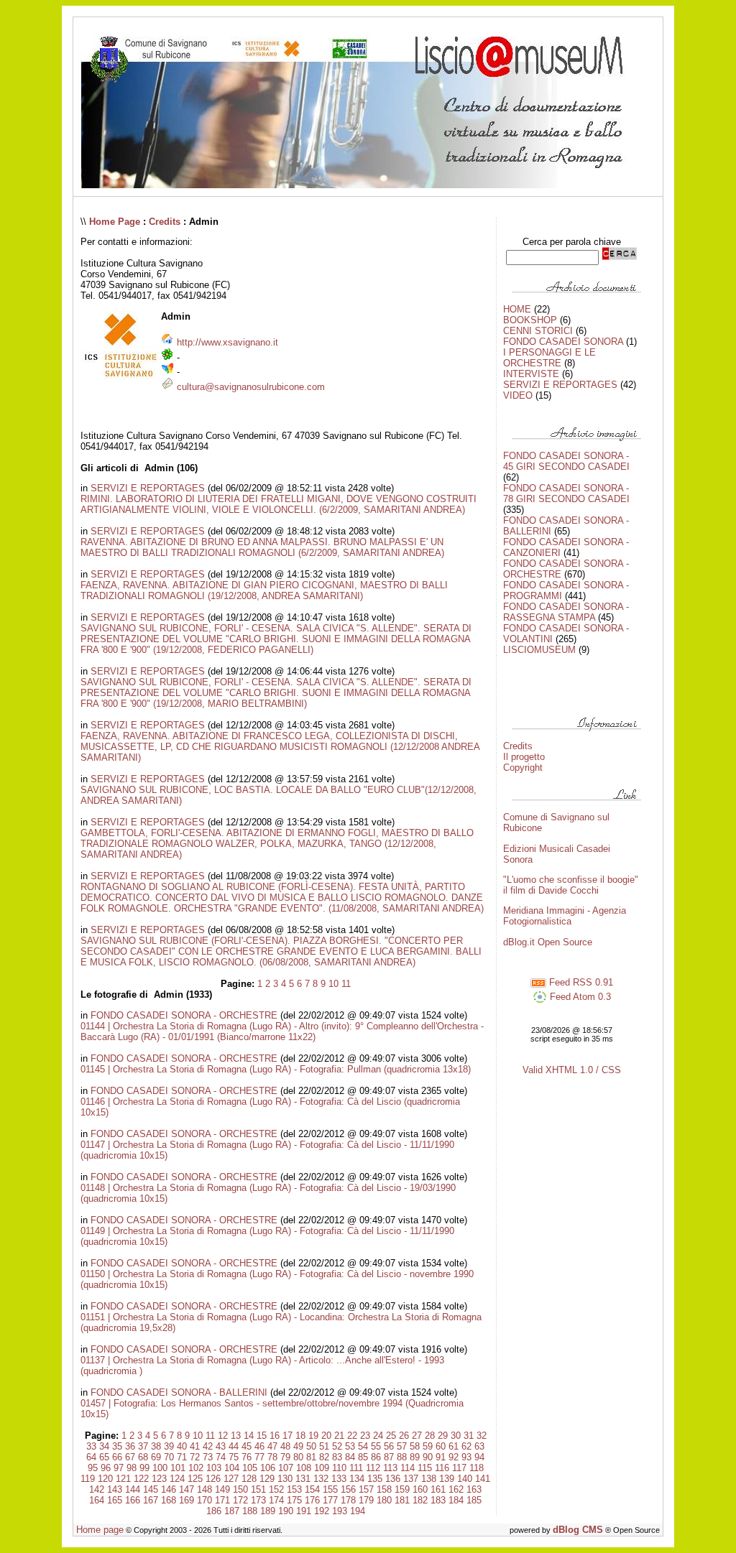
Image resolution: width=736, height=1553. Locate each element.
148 (204, 1489)
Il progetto (524, 756)
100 (159, 1467)
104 (231, 1467)
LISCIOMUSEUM (539, 649)
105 (249, 1467)
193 (339, 1511)
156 (348, 1489)
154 (312, 1489)
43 (221, 1446)
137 (410, 1478)
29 (443, 1435)
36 (130, 1446)
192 (321, 1511)
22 (352, 1435)
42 (208, 1446)
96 (106, 1467)
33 (91, 1446)
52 (337, 1446)
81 (311, 1457)
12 (223, 1435)
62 (466, 1446)
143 (114, 1489)
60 (441, 1446)
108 (303, 1467)
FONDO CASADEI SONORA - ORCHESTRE (184, 1015)
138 (428, 1478)
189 (267, 1511)
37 (143, 1446)
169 (186, 1500)
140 (464, 1478)
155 (330, 1489)
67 (130, 1457)
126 (213, 1478)
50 (311, 1446)
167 (150, 1500)
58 (415, 1446)
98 (131, 1467)
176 (312, 1500)
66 (117, 1457)
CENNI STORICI (538, 330)
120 (105, 1478)
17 (287, 1435)
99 (144, 1467)
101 (177, 1467)
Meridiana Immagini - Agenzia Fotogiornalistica (564, 916)
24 (378, 1435)
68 (143, 1457)
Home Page (114, 221)
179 (366, 1500)
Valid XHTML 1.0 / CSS (572, 1070)
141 (482, 1478)
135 (374, 1478)
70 (169, 1457)
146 (168, 1489)
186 (213, 1511)
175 (294, 1500)
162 (456, 1489)
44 (234, 1446)
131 (302, 1478)
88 (402, 1457)
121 (123, 1478)
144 (132, 1489)
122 (141, 1478)
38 (156, 1446)
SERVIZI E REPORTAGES (148, 488)
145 (150, 1489)
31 (469, 1435)
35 (117, 1446)
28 (430, 1435)
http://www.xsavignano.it (227, 342)
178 (348, 1500)
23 (365, 1435)
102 (195, 1467)
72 (195, 1457)
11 (346, 983)
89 (415, 1457)
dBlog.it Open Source (547, 942)
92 (453, 1457)
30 (456, 1435)
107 (285, 1467)
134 (356, 1478)
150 (240, 1489)
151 (258, 1489)
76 (247, 1457)
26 (404, 1435)
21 (339, 1435)
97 (119, 1467)
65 (104, 1457)
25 (391, 1435)
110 (339, 1467)
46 (259, 1446)
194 (357, 1511)
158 (384, 1489)
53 (350, 1446)
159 (402, 1489)
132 (320, 1478)
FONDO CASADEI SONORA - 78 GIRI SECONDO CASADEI (566, 493)
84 (350, 1457)
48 (285, 1446)
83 (337, 1457)
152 (276, 1489)
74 (221, 1457)
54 (363, 1446)
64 (91, 1457)
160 (420, 1489)
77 (259, 1457)
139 (446, 1478)
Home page (100, 1529)
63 (479, 1446)
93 (466, 1457)
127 (231, 1478)
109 (321, 1467)
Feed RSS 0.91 (579, 982)
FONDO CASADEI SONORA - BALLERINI (179, 1392)
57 (402, 1446)
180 (384, 1500)
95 (93, 1467)
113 (390, 1467)
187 (231, 1511)
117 (459, 1467)
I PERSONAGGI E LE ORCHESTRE (549, 357)
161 (438, 1489)
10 (333, 983)
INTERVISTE (531, 373)
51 (324, 1446)
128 (249, 1478)
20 (326, 1435)
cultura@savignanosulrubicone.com (251, 386)
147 (186, 1489)
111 (356, 1467)
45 (247, 1446)
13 (236, 1435)
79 (285, 1457)
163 (474, 1489)
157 (366, 1489)
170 (204, 1500)
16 (275, 1435)
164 (96, 1500)
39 (169, 1446)
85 (363, 1457)
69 (156, 1457)
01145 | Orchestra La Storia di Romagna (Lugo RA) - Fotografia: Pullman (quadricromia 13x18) (275, 1069)
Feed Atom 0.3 (579, 996)
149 (222, 1489)
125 (195, 1478)
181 (402, 1500)
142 (96, 1489)
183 (438, 1500)
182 (420, 1500)
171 (222, 1500)
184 (456, 1500)
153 (294, 1489)
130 (285, 1478)
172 (240, 1500)
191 (303, 1511)
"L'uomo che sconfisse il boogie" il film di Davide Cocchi (570, 885)
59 (428, 1446)
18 (300, 1435)
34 (104, 1446)
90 (428, 1457)
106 (267, 1467)
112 (373, 1467)
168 (168, 1500)
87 (389, 1457)
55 (376, 1446)
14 (249, 1435)
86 (376, 1457)
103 (213, 1467)
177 (330, 1500)
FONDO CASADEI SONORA (563, 341)
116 (442, 1467)
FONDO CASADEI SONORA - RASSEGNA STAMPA (566, 612)
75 (234, 1457)
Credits (164, 221)
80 (298, 1457)
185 (474, 1500)
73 (208, 1457)
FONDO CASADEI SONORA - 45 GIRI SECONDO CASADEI (566, 461)
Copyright (523, 767)
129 (267, 1478)
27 (417, 1435)
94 (479, 1457)
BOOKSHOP (530, 320)
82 (324, 1457)
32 (482, 1435)
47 (272, 1446)
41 (195, 1446)
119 (87, 1478)
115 (425, 1467)
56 (389, 1446)
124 (177, 1478)
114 (407, 1467)
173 (258, 1500)
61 (453, 1446)
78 (272, 1457)
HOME (517, 309)
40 (182, 1446)
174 (276, 1500)
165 (114, 1500)
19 (313, 1435)
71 (182, 1457)
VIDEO (518, 395)
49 (298, 1446)
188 (249, 1511)
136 (392, 1478)
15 (262, 1435)
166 (132, 1500)
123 (159, 1478)
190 (285, 1511)
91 (441, 1457)
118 (476, 1467)
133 (338, 1478)
